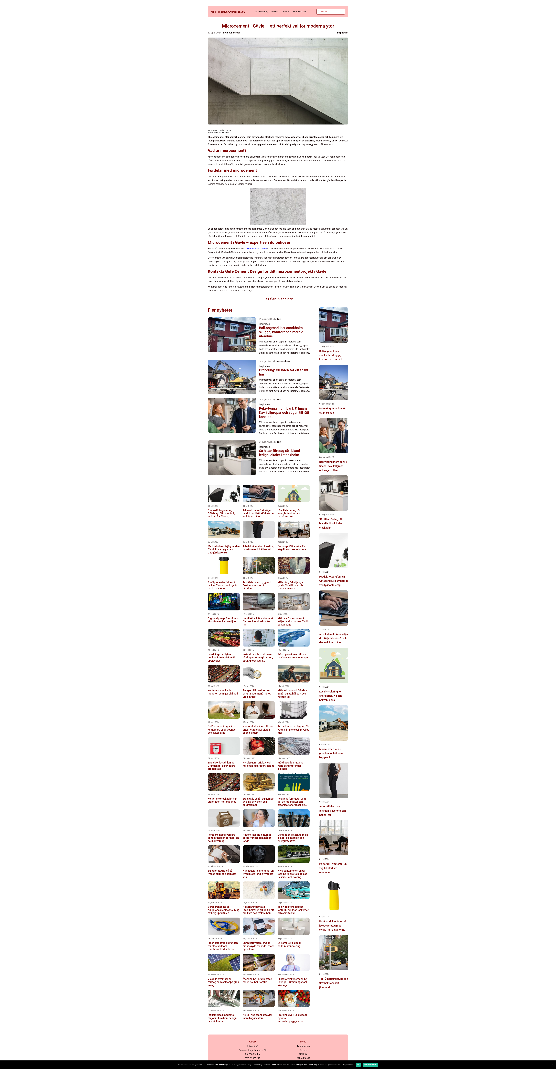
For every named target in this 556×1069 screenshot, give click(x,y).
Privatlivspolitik (370, 1065)
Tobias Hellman (282, 361)
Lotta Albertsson (231, 32)
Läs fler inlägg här (278, 299)
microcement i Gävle (256, 248)
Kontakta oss (299, 11)
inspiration (342, 32)
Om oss (275, 11)
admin (278, 319)
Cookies (286, 11)
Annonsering (261, 11)
